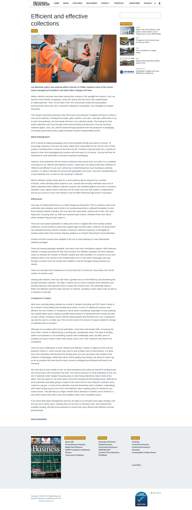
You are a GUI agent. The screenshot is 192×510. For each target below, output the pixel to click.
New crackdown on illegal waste (146, 52)
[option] (46, 457)
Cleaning (135, 450)
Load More (136, 465)
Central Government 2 (141, 447)
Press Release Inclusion (75, 444)
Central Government (140, 444)
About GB (69, 442)
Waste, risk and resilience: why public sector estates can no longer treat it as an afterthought (148, 32)
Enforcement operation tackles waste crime (148, 62)
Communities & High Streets (144, 452)
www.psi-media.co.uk (46, 501)
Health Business (105, 444)
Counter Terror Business (109, 452)
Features (77, 3)
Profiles (118, 3)
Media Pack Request (73, 447)
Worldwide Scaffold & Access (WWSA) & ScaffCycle (147, 72)
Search (148, 3)
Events (105, 3)
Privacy (68, 452)
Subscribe (134, 3)
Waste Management (39, 419)
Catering (135, 442)
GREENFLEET (105, 450)
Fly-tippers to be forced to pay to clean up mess (147, 41)
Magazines (91, 3)
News (66, 3)
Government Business (108, 447)
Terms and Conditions (74, 455)
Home (56, 3)
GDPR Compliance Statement (77, 450)
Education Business (107, 442)
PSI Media (103, 455)
